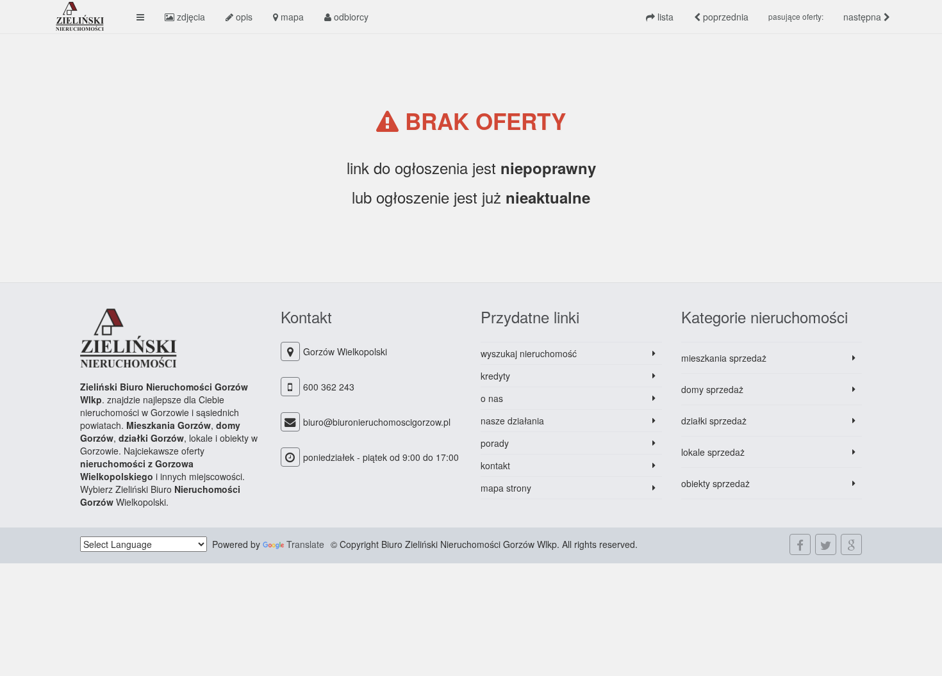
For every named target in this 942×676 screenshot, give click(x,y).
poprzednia (724, 16)
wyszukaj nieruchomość (529, 353)
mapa (291, 16)
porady (495, 443)
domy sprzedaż (712, 389)
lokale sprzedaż (713, 452)
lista (664, 16)
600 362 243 (328, 386)
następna (863, 16)
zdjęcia (189, 16)
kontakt (495, 465)
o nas (492, 398)
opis (242, 16)
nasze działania (512, 420)
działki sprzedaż (714, 420)
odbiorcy (349, 16)
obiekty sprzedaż (715, 483)
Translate (305, 544)
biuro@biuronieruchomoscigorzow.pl (376, 421)
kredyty (495, 375)
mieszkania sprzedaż (723, 357)
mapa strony (506, 487)
